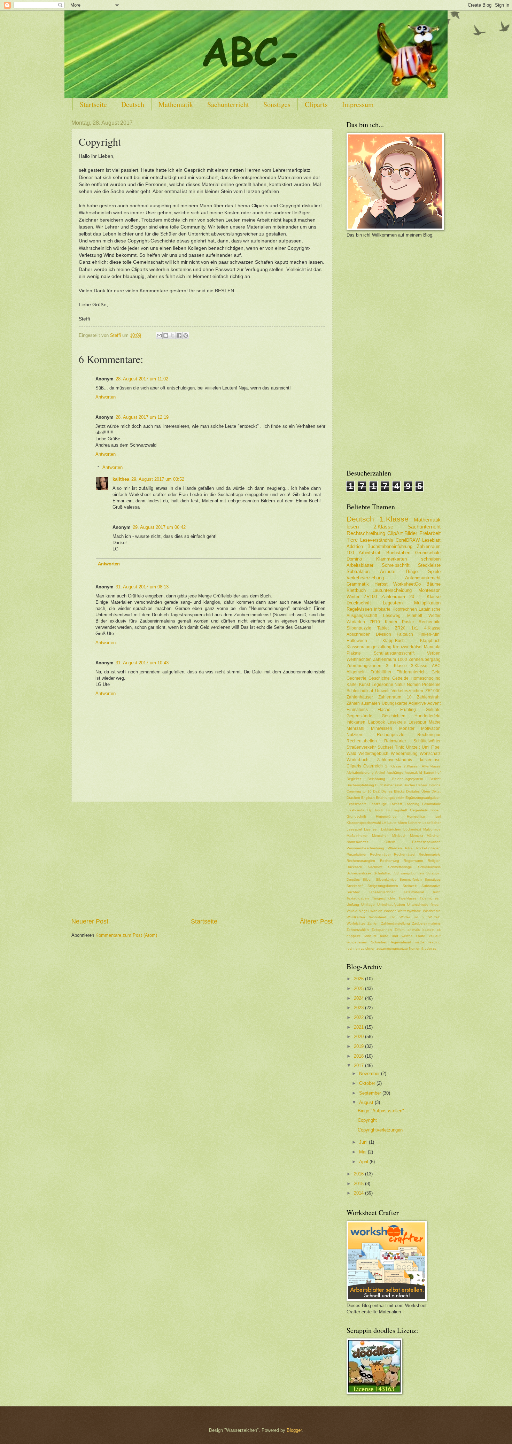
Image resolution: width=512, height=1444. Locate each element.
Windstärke (432, 911)
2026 (359, 978)
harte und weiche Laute (402, 936)
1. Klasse (430, 596)
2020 (359, 1036)
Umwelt (382, 691)
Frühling (408, 710)
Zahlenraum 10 (394, 697)
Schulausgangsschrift (394, 653)
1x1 (414, 628)
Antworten (105, 397)
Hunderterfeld (427, 716)
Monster (406, 728)
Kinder (391, 622)
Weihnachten (359, 659)
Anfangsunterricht (423, 577)
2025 (359, 988)
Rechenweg (389, 861)
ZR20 (400, 628)
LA (384, 823)
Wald (351, 753)
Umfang (353, 904)
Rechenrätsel (404, 854)
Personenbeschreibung (365, 848)
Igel (438, 816)
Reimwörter (395, 741)
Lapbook (376, 722)
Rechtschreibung (366, 533)
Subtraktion (358, 571)
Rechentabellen (362, 741)
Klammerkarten (391, 559)
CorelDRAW (408, 540)
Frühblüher (381, 672)
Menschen (380, 835)
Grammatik (358, 584)
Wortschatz (430, 753)
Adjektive (417, 703)
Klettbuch (356, 590)
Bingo (412, 571)
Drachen (353, 798)
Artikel (380, 772)
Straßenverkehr (361, 747)
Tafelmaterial (414, 892)
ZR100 (370, 596)
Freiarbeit (430, 533)
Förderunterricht (411, 672)
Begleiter (354, 779)
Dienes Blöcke (393, 791)
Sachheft (375, 867)
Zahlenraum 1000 (390, 659)
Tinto (399, 747)
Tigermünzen (430, 898)
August (367, 1102)
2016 (359, 1173)
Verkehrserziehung (365, 577)
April (364, 1161)
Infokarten (356, 722)
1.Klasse (394, 519)
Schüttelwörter (427, 741)
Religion (434, 861)
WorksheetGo (407, 584)
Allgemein (356, 672)
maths (420, 942)
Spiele (434, 571)
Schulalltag (382, 873)
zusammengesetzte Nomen (398, 948)
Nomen (414, 684)
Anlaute (387, 571)
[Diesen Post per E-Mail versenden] (159, 335)
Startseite (93, 104)
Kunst (364, 684)
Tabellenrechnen (382, 892)
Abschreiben (359, 634)
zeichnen (368, 948)
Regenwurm (413, 861)
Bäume (433, 584)
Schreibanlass (429, 867)
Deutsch (132, 104)
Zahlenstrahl (429, 697)
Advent (434, 703)
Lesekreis (396, 722)
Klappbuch (430, 641)
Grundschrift (356, 816)
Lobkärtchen (391, 829)
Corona (435, 785)
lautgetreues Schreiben (367, 942)
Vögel (364, 911)
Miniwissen (381, 728)
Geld (436, 672)
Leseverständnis (376, 540)
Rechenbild (430, 622)
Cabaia (422, 785)
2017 (359, 1065)
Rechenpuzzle (390, 735)
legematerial (401, 942)
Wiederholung (404, 753)
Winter (353, 596)
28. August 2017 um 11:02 (142, 378)
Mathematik (175, 104)
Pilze (409, 848)
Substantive (431, 886)
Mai (363, 1152)
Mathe (435, 722)
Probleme (431, 684)
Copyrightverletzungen (380, 1130)
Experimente (357, 804)
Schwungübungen (409, 873)
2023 (359, 1007)
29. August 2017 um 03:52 (157, 479)
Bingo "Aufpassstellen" (381, 1110)
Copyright (367, 1120)
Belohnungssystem (407, 779)
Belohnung (376, 779)
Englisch (368, 798)
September (370, 1093)
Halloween (357, 641)
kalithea (121, 479)
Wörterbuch (358, 760)
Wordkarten (356, 917)
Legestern (393, 602)
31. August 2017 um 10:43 (142, 662)
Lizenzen (371, 829)
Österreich (373, 766)
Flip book (375, 810)
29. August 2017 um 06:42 (159, 527)
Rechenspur (429, 735)
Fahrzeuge (378, 804)
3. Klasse (396, 666)
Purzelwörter (356, 854)
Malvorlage (432, 829)
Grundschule (428, 552)
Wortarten (356, 622)
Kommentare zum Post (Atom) (126, 935)
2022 (359, 1017)
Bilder (410, 533)
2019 (359, 1046)
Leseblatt (431, 540)
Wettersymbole (409, 911)
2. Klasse (393, 766)
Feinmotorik (431, 804)
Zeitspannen (382, 930)
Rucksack (354, 867)
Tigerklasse (407, 898)
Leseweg (392, 615)
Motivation (431, 728)
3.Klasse (419, 666)
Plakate (354, 653)
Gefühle (433, 710)
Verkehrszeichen (407, 691)
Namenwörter (357, 842)
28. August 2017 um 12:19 (142, 417)
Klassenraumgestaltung (369, 647)
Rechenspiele (430, 854)
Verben (434, 653)
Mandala (432, 647)
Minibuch (399, 835)
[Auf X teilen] (172, 335)
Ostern (390, 842)
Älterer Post (316, 921)
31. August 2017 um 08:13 (142, 586)
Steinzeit (410, 886)
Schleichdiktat (360, 691)
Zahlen (373, 923)
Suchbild (353, 892)
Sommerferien (410, 879)
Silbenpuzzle (359, 628)
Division (383, 634)
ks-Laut (435, 936)
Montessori (429, 590)
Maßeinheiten (358, 835)
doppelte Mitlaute (362, 936)
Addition (355, 546)
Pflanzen (395, 848)
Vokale (352, 911)
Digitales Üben (418, 791)
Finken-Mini (429, 634)
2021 (359, 1027)
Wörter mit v (412, 917)
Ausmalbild (413, 772)
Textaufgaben (358, 898)
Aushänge (395, 772)
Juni (364, 1142)
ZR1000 (433, 691)
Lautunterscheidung (392, 590)
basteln (428, 930)
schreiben (431, 559)
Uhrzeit (413, 747)
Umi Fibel (431, 747)
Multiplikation (427, 602)
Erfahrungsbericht (390, 798)
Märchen (434, 835)
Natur (400, 684)
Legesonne (382, 684)
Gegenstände (359, 716)
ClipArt (395, 533)
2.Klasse (383, 527)
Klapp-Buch (393, 641)
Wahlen (376, 911)
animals (414, 930)
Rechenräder (380, 854)
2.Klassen (412, 766)
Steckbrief (355, 886)
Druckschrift (359, 602)
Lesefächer (431, 823)
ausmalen (370, 703)
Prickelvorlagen (428, 848)
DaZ (376, 791)
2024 (359, 998)
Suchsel (385, 747)
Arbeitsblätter (360, 565)
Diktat (436, 791)
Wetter (434, 615)
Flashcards (355, 810)
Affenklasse (431, 766)
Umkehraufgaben (391, 904)
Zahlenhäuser (360, 697)
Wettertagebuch (373, 753)
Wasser (390, 911)
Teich (436, 892)
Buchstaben (398, 552)
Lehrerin (414, 823)
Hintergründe (386, 816)
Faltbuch (405, 634)
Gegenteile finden (425, 810)
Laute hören (397, 823)
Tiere (352, 540)
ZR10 (375, 622)
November (370, 1073)
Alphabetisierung (360, 772)
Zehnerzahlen (358, 930)
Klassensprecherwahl (364, 823)
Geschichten (393, 716)
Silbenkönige (386, 879)
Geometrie (356, 678)
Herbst (381, 584)
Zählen (353, 703)
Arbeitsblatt (370, 552)
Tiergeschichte (383, 898)
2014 (359, 1193)
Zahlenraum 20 (397, 596)
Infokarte (382, 609)
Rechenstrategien (361, 861)
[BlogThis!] (165, 335)
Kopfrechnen (405, 609)
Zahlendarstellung (395, 923)
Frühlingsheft (396, 810)
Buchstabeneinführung (389, 546)
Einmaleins (357, 710)
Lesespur (417, 722)
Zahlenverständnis (394, 760)
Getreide (400, 678)
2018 (359, 1056)
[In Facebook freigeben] (179, 335)
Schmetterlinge (400, 867)
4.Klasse (432, 628)
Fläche (384, 710)
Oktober (368, 1083)
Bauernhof (432, 772)
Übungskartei (394, 703)
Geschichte (379, 678)
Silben (368, 879)
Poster (408, 622)
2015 (359, 1183)
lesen (353, 527)
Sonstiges (276, 104)
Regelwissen (359, 609)
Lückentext (412, 829)
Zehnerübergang (425, 659)
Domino (354, 559)
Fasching (412, 804)
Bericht (435, 779)
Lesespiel (354, 829)
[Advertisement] (202, 859)
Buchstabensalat (388, 785)
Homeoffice (416, 816)
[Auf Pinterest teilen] (185, 335)
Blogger (294, 1430)
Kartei (352, 684)
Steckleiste (429, 565)
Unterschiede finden (424, 904)
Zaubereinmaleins (426, 923)
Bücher (409, 785)
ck (439, 930)
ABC (436, 666)
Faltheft (396, 804)
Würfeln (434, 917)
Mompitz (416, 835)
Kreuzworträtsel (407, 647)
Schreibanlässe (359, 873)
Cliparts (316, 104)
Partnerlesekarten (426, 842)
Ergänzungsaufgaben (423, 798)
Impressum (358, 104)
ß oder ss (428, 948)
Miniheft (414, 615)
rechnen (353, 948)
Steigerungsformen (382, 886)
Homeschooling (426, 678)
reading (434, 942)
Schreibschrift (396, 565)
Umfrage (368, 904)
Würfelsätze (356, 923)
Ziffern (400, 930)
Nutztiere (355, 735)
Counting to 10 (359, 791)
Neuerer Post (89, 921)
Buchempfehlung (360, 785)
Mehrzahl (355, 728)
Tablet (383, 628)
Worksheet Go (382, 917)
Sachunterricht (228, 104)
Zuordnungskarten (364, 666)
